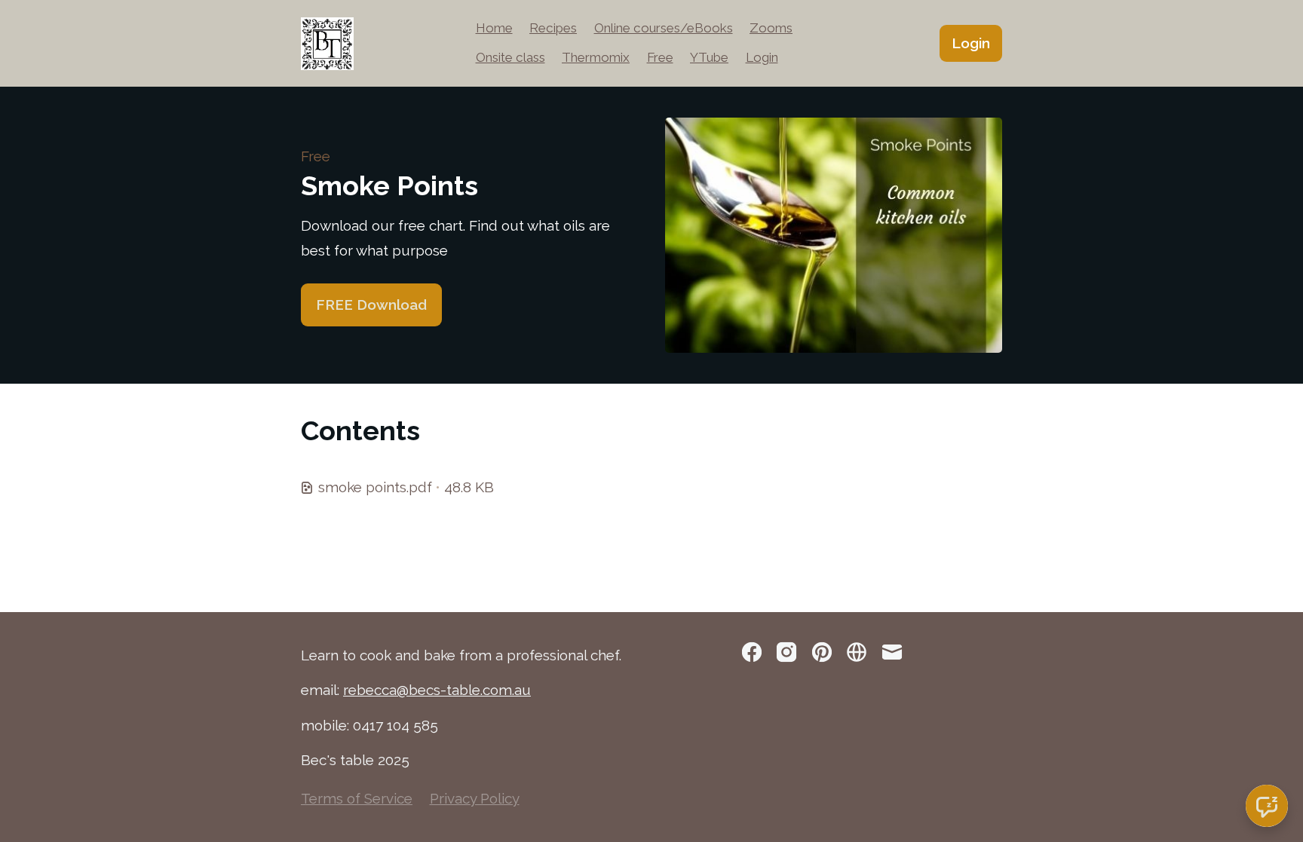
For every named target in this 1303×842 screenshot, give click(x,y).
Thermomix (596, 57)
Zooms (771, 27)
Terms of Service (356, 798)
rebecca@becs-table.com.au (437, 689)
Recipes (553, 27)
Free (660, 57)
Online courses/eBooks (663, 27)
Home (494, 27)
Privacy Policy (475, 798)
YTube (709, 57)
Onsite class (510, 57)
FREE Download (371, 304)
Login (762, 57)
